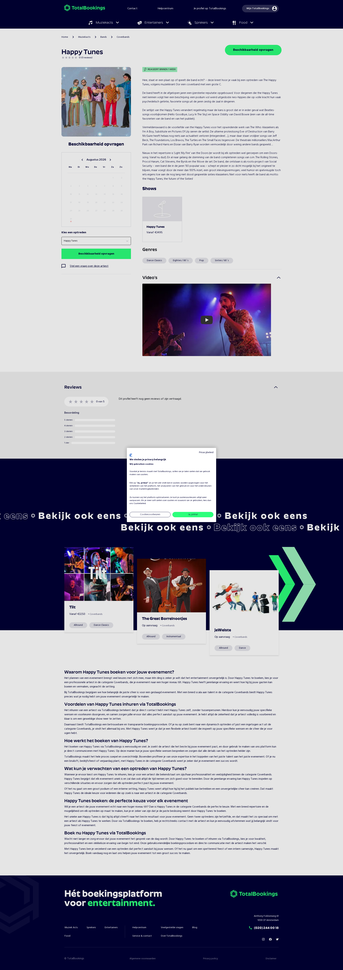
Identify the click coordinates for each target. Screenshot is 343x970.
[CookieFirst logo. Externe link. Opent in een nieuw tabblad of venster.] (131, 455)
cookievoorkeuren (188, 497)
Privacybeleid (206, 452)
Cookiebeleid (140, 503)
